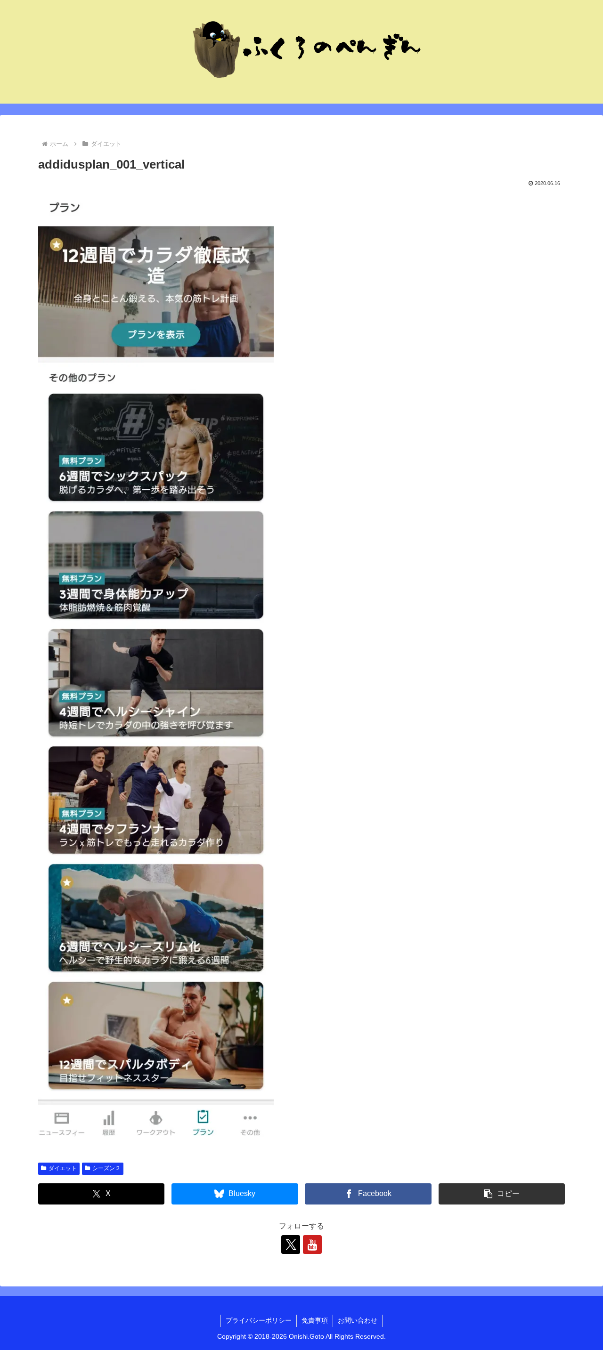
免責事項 (315, 1320)
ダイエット (63, 1168)
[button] (502, 1193)
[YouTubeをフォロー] (312, 1244)
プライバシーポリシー (259, 1320)
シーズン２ (106, 1168)
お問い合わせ (357, 1320)
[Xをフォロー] (290, 1244)
